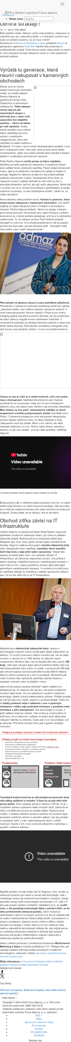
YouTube (43, 964)
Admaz (60, 43)
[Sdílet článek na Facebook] (2, 971)
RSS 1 (39, 1015)
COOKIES (39, 1035)
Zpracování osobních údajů (39, 1022)
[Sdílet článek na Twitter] (2, 975)
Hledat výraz (16, 18)
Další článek (8, 997)
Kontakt (39, 1028)
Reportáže (32, 964)
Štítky (39, 1018)
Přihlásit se (8, 15)
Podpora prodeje (18, 964)
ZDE (47, 946)
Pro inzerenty (39, 1025)
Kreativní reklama (45, 961)
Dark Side (30, 46)
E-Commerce (28, 961)
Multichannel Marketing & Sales (29, 43)
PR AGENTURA (39, 1032)
